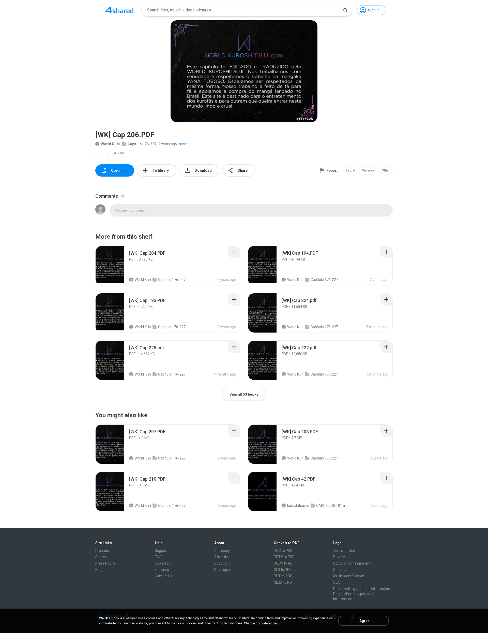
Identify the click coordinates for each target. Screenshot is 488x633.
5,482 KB (118, 153)
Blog (98, 570)
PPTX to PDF (284, 557)
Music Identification (348, 576)
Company (222, 551)
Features (162, 570)
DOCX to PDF (284, 563)
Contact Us (163, 576)
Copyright (222, 563)
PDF (101, 153)
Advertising (223, 557)
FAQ (158, 557)
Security (339, 570)
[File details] (115, 265)
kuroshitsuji (296, 505)
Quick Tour (163, 563)
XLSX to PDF (284, 582)
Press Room (105, 563)
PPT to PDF (283, 576)
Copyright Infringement (352, 563)
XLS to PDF (282, 570)
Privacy (339, 557)
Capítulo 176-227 (142, 144)
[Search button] (345, 10)
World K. (108, 144)
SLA (336, 582)
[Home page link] (119, 10)
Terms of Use (344, 551)
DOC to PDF (283, 551)
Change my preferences (261, 623)
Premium (102, 551)
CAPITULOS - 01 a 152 (332, 505)
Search (101, 557)
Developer (222, 570)
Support (161, 551)
